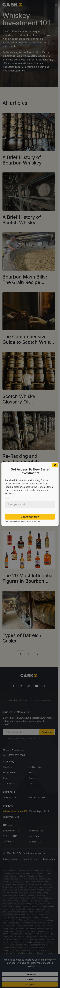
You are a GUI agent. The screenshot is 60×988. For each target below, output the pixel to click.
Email (7, 498)
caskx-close (55, 465)
